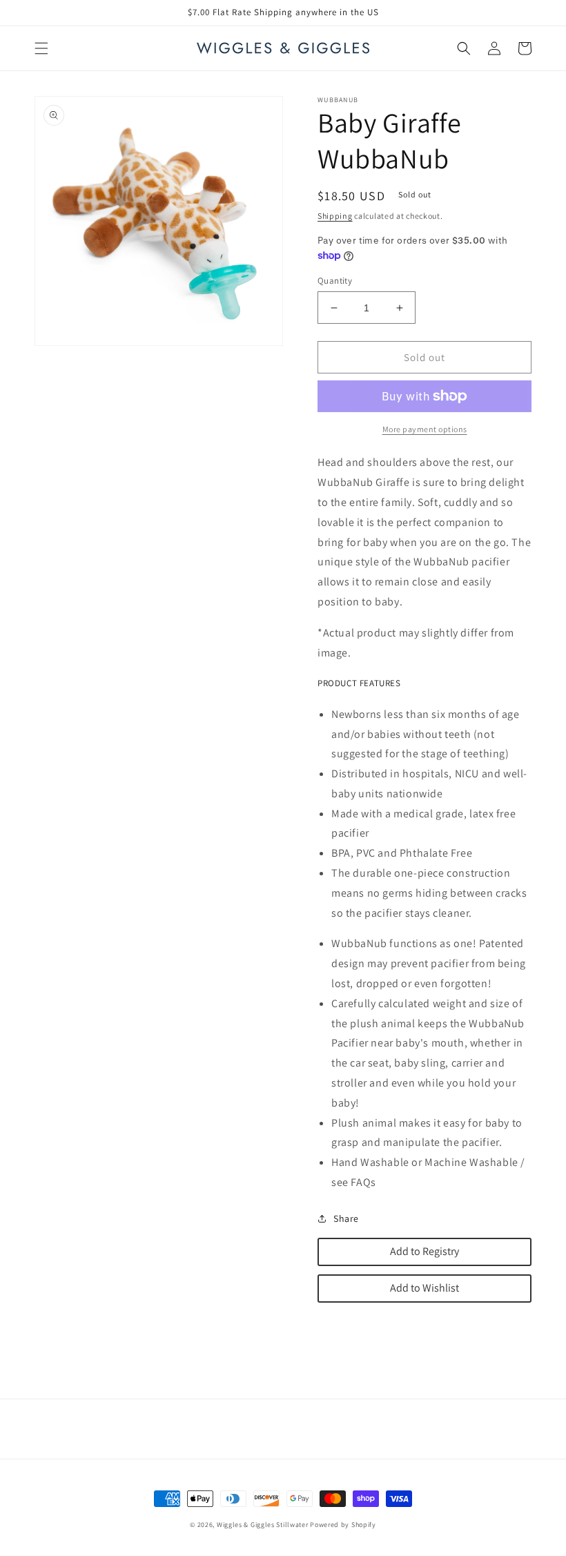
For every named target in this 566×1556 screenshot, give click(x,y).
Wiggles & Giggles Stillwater (263, 1524)
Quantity (335, 280)
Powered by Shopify (343, 1524)
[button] (41, 48)
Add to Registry (424, 1251)
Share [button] (346, 1218)
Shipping (335, 216)
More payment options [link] (424, 429)
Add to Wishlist (424, 1288)
